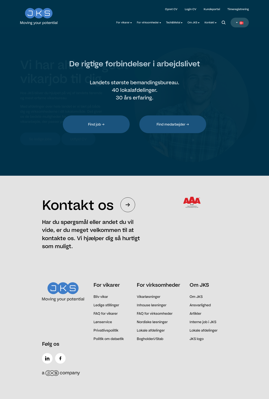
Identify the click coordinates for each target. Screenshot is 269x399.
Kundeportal (212, 9)
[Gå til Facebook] (61, 358)
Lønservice (103, 322)
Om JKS (192, 22)
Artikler (195, 313)
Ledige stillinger (106, 305)
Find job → (96, 124)
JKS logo (197, 339)
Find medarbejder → (173, 124)
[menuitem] (124, 22)
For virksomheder (148, 22)
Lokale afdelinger (151, 330)
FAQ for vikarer (106, 313)
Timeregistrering (238, 9)
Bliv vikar (101, 297)
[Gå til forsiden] (48, 14)
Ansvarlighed (200, 305)
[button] (240, 22)
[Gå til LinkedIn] (48, 358)
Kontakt (209, 22)
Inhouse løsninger (151, 305)
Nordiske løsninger (152, 322)
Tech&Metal (173, 22)
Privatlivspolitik (106, 330)
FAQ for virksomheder (155, 313)
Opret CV (171, 9)
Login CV (190, 9)
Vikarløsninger (148, 297)
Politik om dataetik (109, 339)
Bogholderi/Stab (150, 339)
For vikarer (123, 22)
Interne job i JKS (203, 322)
